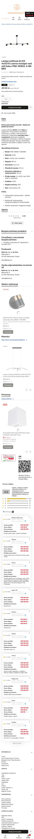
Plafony (3, 786)
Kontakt (3, 762)
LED (2, 784)
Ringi (2, 776)
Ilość (2, 96)
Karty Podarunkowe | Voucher (10, 758)
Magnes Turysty (6, 791)
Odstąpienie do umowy (8, 828)
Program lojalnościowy (8, 824)
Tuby (2, 775)
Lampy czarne (5, 778)
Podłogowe (4, 782)
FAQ (2, 817)
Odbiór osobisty (6, 802)
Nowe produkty (6, 806)
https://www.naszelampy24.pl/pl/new (13, 340)
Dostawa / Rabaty (6, 826)
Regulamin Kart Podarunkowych (10, 760)
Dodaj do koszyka (15, 107)
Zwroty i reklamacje (7, 819)
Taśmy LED (4, 789)
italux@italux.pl (6, 260)
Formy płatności (6, 799)
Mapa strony (5, 765)
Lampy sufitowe (6, 399)
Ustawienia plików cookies (9, 823)
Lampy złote (5, 780)
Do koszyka (8, 332)
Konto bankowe (6, 800)
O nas (3, 756)
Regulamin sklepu (6, 815)
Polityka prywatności (7, 821)
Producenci (4, 763)
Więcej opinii (17, 743)
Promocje (4, 808)
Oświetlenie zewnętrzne (8, 773)
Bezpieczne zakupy (7, 804)
